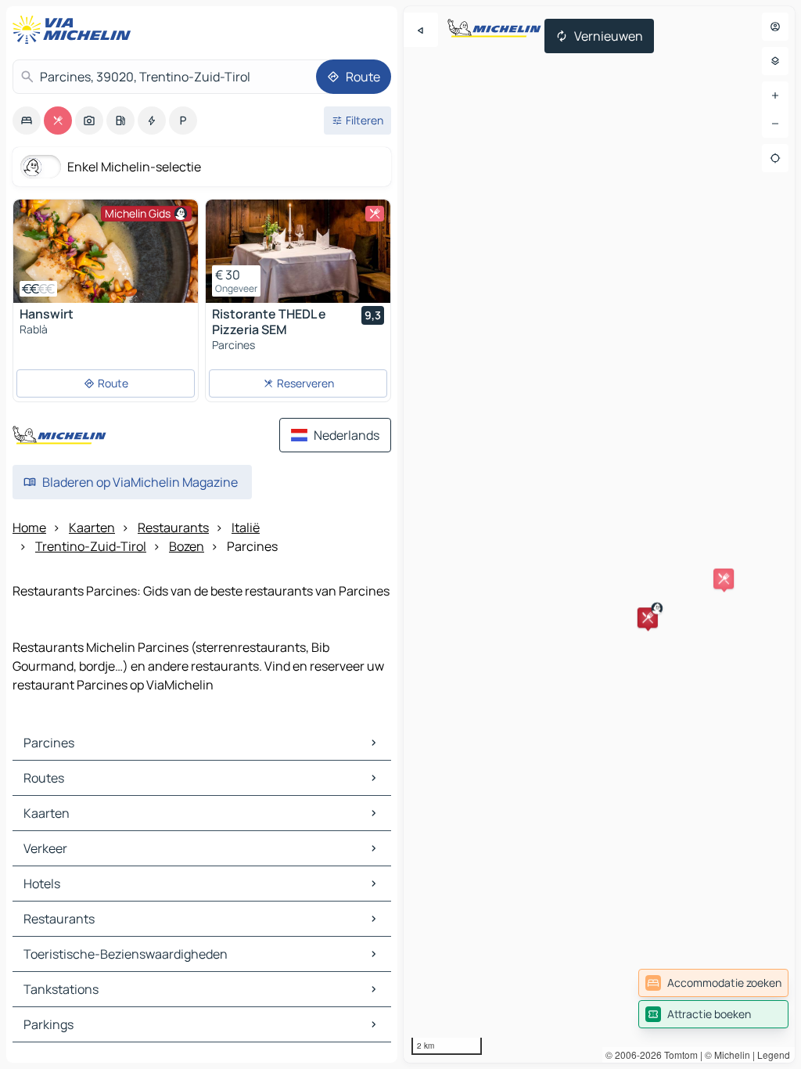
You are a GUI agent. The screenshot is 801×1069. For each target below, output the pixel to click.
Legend (773, 1054)
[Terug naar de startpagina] (75, 30)
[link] (713, 983)
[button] (648, 617)
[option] (27, 120)
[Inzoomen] (775, 95)
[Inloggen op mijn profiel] (775, 27)
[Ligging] (775, 158)
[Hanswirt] (105, 251)
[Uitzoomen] (775, 124)
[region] (599, 534)
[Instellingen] (775, 61)
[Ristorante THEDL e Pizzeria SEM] (298, 251)
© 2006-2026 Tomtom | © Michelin (677, 1054)
